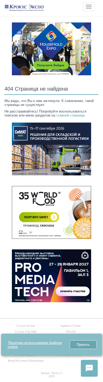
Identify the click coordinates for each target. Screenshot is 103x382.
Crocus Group (25, 325)
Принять (83, 345)
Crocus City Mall (25, 331)
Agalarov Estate (70, 325)
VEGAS (71, 331)
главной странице (70, 115)
